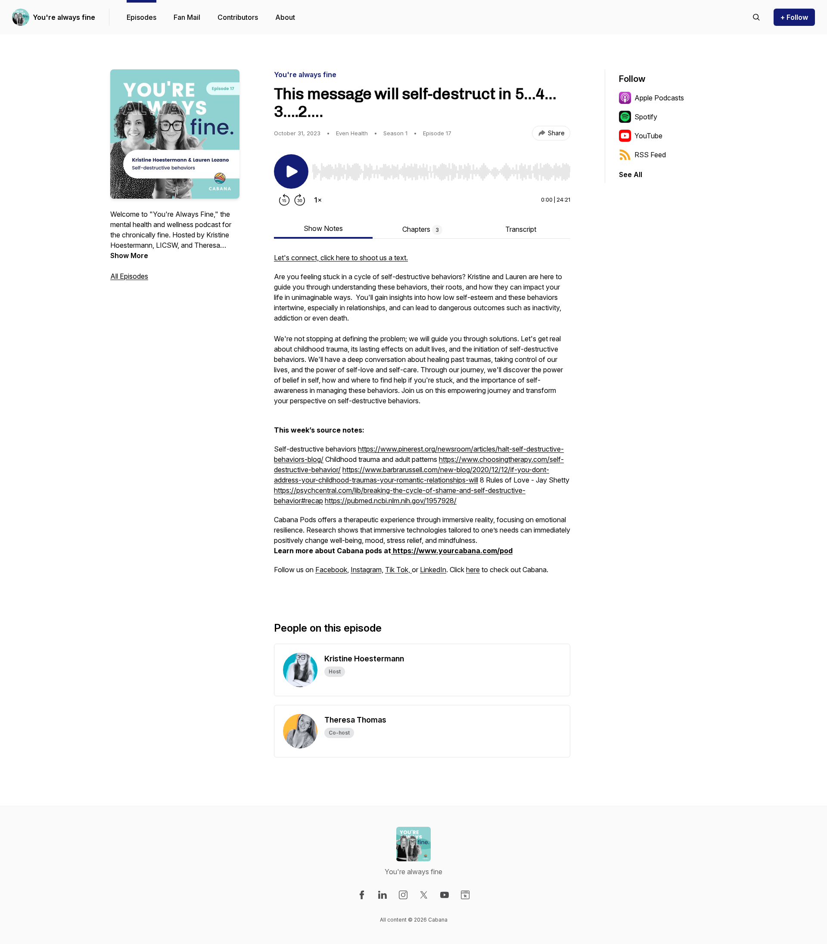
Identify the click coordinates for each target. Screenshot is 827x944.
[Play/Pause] (291, 171)
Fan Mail (187, 17)
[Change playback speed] (317, 200)
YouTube (648, 135)
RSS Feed (650, 154)
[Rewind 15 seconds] (284, 200)
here (473, 569)
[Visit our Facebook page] (362, 895)
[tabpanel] (422, 423)
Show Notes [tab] (323, 228)
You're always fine (64, 17)
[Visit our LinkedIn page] (382, 895)
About (285, 17)
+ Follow (794, 17)
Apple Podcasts (659, 97)
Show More (129, 255)
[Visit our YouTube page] (444, 895)
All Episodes (129, 276)
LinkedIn (433, 569)
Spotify (645, 116)
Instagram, (367, 569)
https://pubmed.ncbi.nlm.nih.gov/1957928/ (391, 500)
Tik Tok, (398, 569)
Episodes (141, 17)
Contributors (238, 17)
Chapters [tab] (420, 229)
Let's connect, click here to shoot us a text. (341, 257)
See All (630, 174)
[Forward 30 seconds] (300, 200)
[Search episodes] (756, 17)
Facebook (331, 569)
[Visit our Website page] (465, 895)
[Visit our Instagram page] (403, 895)
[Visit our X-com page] (424, 895)
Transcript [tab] (520, 229)
